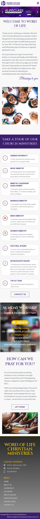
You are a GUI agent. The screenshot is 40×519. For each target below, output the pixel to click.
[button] (38, 3)
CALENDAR (8, 492)
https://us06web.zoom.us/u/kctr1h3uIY (20, 348)
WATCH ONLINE (10, 495)
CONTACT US (9, 505)
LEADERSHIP (9, 488)
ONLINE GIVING (10, 502)
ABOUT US (8, 485)
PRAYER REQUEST (11, 498)
